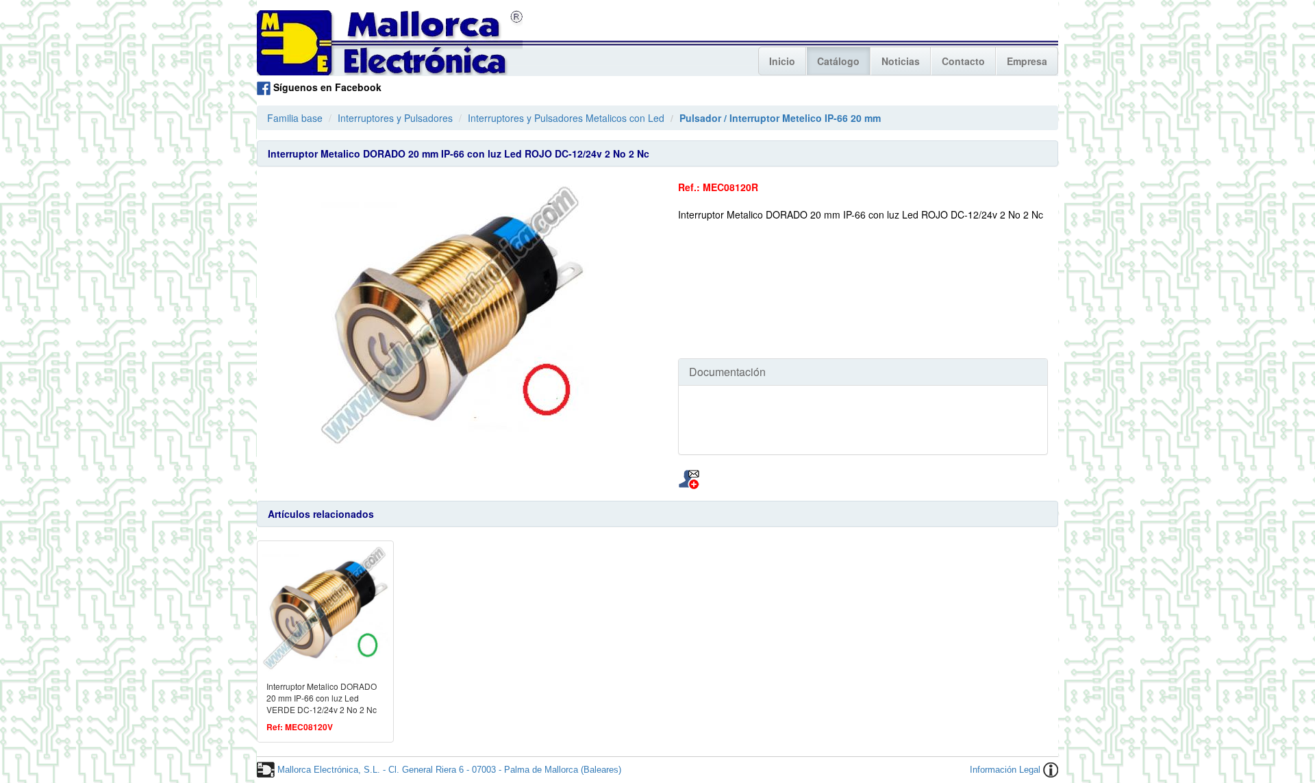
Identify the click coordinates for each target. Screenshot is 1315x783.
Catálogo (838, 61)
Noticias (900, 61)
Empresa (1027, 61)
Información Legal (1005, 770)
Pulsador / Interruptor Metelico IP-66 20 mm (780, 118)
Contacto (963, 61)
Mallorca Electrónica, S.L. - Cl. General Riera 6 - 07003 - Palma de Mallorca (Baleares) (449, 770)
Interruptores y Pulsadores (395, 118)
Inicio (782, 61)
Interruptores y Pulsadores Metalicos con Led (566, 118)
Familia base (295, 118)
